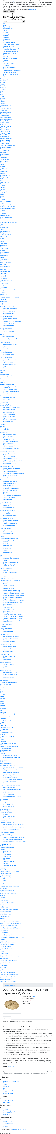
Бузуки (5, 330)
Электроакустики (5, 175)
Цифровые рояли (5, 907)
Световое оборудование (10, 67)
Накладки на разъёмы (6, 205)
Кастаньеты (3, 700)
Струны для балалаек (9, 311)
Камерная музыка (5, 916)
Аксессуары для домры (10, 359)
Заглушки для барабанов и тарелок (13, 767)
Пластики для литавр (9, 818)
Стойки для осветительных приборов (11, 956)
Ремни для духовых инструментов (10, 580)
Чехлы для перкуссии (6, 732)
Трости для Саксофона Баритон (12, 614)
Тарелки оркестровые (9, 865)
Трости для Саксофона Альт (11, 613)
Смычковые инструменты (10, 51)
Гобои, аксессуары (5, 528)
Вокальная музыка (5, 911)
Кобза (1, 372)
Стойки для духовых (6, 624)
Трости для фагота (8, 664)
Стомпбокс (3, 724)
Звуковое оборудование (10, 58)
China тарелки (7, 851)
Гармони (2, 292)
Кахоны (2, 701)
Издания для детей (5, 914)
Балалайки (6, 310)
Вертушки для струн (6, 231)
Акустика (2, 82)
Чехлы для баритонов (9, 507)
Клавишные (6, 62)
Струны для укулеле (9, 416)
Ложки (2, 380)
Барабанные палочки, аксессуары (10, 785)
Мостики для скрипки (9, 487)
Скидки (5, 1084)
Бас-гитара (3, 80)
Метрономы (3, 301)
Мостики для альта (8, 439)
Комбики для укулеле (9, 409)
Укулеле (2, 100)
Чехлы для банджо (8, 325)
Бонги (1, 689)
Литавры (5, 814)
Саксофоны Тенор (8, 611)
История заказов (8, 1123)
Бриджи (2, 184)
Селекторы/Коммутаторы (7, 145)
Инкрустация (4, 227)
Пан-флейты (3, 576)
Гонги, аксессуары (5, 801)
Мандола (2, 382)
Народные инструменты (10, 49)
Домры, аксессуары (6, 357)
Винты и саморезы (5, 219)
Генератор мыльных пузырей (8, 960)
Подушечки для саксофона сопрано (13, 600)
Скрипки (5, 492)
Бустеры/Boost (4, 122)
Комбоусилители (5, 271)
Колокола (2, 379)
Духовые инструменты (9, 55)
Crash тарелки (7, 853)
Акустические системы (7, 736)
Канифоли (6, 429)
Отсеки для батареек (6, 217)
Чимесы (2, 734)
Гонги (4, 802)
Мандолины (6, 387)
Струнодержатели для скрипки (12, 495)
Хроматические (7, 552)
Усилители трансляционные (8, 981)
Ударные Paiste (11, 1066)
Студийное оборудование (10, 74)
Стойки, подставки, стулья (11, 44)
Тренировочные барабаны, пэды (9, 871)
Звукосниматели (8, 28)
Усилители (6, 41)
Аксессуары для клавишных (8, 893)
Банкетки (2, 895)
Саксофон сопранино (9, 604)
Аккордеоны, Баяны (8, 46)
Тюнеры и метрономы (6, 234)
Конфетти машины (5, 969)
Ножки (5, 882)
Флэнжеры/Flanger (5, 114)
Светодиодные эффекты (7, 955)
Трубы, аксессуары (5, 644)
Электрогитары (4, 177)
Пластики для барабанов (7, 836)
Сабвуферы (3, 760)
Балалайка (3, 89)
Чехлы (2, 240)
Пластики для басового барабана (12, 839)
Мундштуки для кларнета (10, 562)
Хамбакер (3, 152)
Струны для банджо (9, 323)
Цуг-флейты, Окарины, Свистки (9, 682)
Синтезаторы (4, 900)
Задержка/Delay (4, 128)
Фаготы (5, 666)
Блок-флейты (6, 513)
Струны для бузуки (8, 331)
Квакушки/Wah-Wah (5, 105)
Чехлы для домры (8, 367)
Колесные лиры (4, 374)
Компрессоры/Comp (6, 138)
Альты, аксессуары (5, 432)
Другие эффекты (5, 131)
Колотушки (3, 708)
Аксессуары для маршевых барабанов (14, 824)
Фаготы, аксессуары (6, 662)
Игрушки (2, 370)
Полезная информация (9, 1111)
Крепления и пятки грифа (7, 206)
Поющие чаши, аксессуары (8, 396)
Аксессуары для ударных (7, 765)
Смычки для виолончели (10, 458)
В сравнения (26, 1003)
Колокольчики (4, 707)
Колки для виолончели (9, 456)
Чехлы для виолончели (9, 463)
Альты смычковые (8, 436)
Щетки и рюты (4, 888)
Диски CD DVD (4, 913)
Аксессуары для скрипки (10, 481)
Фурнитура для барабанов (7, 877)
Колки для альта (7, 438)
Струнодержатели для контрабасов (13, 473)
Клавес (2, 703)
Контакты (5, 1088)
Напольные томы (5, 834)
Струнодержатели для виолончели (13, 460)
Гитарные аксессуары (9, 72)
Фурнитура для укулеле (10, 419)
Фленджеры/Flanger (5, 112)
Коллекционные (7, 545)
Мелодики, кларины (6, 575)
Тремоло (2, 187)
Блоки (2, 687)
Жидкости (3, 967)
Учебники (2, 939)
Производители (7, 1112)
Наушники (6, 65)
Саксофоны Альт (8, 606)
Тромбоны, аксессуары (6, 634)
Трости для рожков (8, 585)
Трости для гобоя (8, 532)
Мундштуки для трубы (9, 648)
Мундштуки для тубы (9, 656)
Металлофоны (4, 718)
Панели (2, 203)
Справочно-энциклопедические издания (12, 937)
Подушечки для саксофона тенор (12, 602)
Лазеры (2, 951)
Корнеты (5, 570)
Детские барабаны (5, 809)
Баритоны (6, 505)
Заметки (5, 1125)
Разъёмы (2, 250)
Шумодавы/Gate (4, 136)
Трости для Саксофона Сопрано (12, 618)
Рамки (2, 164)
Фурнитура (6, 32)
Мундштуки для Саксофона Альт (12, 592)
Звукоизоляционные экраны (11, 769)
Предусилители (4, 115)
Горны (2, 536)
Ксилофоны (3, 712)
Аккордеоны (3, 287)
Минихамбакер (4, 154)
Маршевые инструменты (7, 822)
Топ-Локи (2, 189)
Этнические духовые (6, 684)
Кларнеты (6, 560)
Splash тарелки (7, 860)
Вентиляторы (4, 958)
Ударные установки (5, 875)
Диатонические (7, 543)
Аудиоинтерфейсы (5, 262)
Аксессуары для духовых (7, 502)
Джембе (2, 694)
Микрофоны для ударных (7, 832)
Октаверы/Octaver (5, 108)
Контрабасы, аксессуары (7, 466)
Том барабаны (4, 870)
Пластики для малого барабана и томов (14, 841)
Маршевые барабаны (9, 826)
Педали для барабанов (9, 776)
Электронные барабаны (7, 890)
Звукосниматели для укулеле (11, 407)
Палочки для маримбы (9, 791)
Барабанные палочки (9, 787)
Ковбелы (2, 705)
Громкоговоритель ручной (7, 978)
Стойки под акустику (6, 762)
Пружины (2, 192)
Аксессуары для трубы (9, 646)
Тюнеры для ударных (6, 873)
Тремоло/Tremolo (5, 133)
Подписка (6, 1126)
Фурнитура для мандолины (11, 391)
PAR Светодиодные (5, 946)
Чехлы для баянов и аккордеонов (9, 297)
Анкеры (2, 178)
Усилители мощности (6, 117)
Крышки (2, 166)
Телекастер (3, 157)
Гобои (4, 530)
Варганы (2, 334)
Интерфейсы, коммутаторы (8, 743)
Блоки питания (4, 150)
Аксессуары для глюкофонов (11, 338)
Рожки (5, 583)
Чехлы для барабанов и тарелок (9, 886)
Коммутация (6, 37)
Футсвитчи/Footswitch (6, 147)
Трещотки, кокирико (6, 731)
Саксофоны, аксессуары (7, 588)
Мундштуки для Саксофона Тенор (13, 597)
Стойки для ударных (6, 846)
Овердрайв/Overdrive (6, 121)
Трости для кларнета (9, 565)
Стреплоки (3, 213)
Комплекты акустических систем (9, 746)
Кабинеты (3, 269)
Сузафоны (3, 626)
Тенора (5, 630)
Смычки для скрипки (9, 494)
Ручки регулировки (5, 201)
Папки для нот (4, 932)
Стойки (2, 238)
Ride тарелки (6, 858)
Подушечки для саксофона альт (12, 599)
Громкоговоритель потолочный (9, 974)
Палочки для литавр (9, 816)
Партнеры (6, 1086)
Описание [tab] (7, 1018)
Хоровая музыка (5, 941)
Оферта (5, 1091)
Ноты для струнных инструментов (10, 927)
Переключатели (4, 247)
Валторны (6, 522)
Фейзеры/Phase (4, 135)
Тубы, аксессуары (5, 654)
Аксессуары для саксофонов (11, 590)
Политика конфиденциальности (12, 1090)
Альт (1, 94)
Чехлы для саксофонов (9, 621)
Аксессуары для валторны (10, 520)
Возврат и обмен (8, 1093)
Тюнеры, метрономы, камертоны (12, 48)
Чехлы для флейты (8, 677)
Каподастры (3, 236)
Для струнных (4, 278)
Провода (2, 254)
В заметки (26, 1001)
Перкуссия (6, 56)
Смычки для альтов (8, 443)
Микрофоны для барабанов (11, 772)
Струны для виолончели (10, 461)
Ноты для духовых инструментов (9, 921)
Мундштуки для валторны (10, 523)
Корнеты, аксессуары (6, 568)
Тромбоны (6, 640)
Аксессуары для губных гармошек (13, 540)
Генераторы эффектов (9, 69)
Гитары (5, 30)
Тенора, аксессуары (6, 628)
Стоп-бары (3, 185)
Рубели (2, 722)
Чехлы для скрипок (8, 499)
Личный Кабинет (7, 1121)
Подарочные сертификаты (10, 76)
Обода (5, 884)
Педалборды (3, 110)
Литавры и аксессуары (6, 812)
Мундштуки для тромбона (10, 638)
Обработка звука (5, 752)
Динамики (3, 739)
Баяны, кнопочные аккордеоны (9, 289)
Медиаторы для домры (9, 364)
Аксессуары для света (6, 948)
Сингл (1, 156)
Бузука (2, 96)
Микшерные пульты (5, 750)
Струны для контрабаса (10, 475)
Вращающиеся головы (6, 949)
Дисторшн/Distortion (6, 119)
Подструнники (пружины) (10, 777)
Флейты (5, 676)
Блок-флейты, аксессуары (7, 510)
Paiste (33, 996)
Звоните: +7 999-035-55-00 (20, 1129)
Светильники (4, 283)
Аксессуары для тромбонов (11, 636)
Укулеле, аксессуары (6, 405)
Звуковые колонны (5, 979)
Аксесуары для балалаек (10, 308)
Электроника (6, 35)
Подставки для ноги (6, 280)
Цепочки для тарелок (9, 783)
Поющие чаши (7, 399)
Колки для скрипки (8, 485)
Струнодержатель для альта (11, 445)
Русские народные (5, 404)
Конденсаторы (4, 255)
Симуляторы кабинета (6, 142)
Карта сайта (6, 1102)
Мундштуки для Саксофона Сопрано (13, 595)
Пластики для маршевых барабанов (13, 827)
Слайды (2, 233)
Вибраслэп (3, 691)
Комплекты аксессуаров (7, 268)
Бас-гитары (3, 170)
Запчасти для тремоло (6, 191)
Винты (4, 878)
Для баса (2, 149)
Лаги (4, 880)
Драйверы (3, 741)
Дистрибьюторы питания (10, 755)
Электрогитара (4, 79)
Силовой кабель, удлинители (11, 757)
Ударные (5, 60)
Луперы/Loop (4, 107)
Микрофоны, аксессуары (10, 53)
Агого (1, 686)
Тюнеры (2, 304)
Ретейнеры (3, 210)
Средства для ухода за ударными (13, 779)
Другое (2, 229)
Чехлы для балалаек (9, 313)
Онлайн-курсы (4, 930)
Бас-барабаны (4, 799)
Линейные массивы (5, 748)
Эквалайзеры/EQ (5, 140)
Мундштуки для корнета (10, 572)
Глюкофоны (6, 339)
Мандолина (3, 101)
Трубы (4, 649)
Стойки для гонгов (8, 806)
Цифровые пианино (5, 906)
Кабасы (2, 696)
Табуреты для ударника (7, 847)
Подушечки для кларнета (10, 564)
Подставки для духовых (7, 578)
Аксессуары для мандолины (11, 386)
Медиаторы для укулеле (10, 411)
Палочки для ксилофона (10, 714)
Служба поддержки (8, 1100)
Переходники (4, 259)
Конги (1, 710)
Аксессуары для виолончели (11, 453)
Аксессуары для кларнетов (11, 558)
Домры (5, 360)
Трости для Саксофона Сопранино (13, 616)
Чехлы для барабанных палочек (12, 796)
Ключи (5, 770)
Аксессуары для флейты (10, 672)
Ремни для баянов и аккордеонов (9, 296)
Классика (2, 84)
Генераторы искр (5, 962)
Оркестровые (7, 548)
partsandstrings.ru (11, 1)
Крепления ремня (5, 212)
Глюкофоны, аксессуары (7, 336)
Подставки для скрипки (10, 490)
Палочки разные (7, 792)
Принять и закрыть (9, 11)
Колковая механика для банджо (12, 321)
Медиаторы (3, 245)
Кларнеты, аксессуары (6, 557)
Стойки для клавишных (7, 902)
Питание (2, 753)
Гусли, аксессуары (5, 342)
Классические (4, 171)
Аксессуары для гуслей (10, 344)
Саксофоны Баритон (9, 607)
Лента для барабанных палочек (12, 789)
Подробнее (32, 9)
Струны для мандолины (10, 389)
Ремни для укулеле (8, 412)
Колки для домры (8, 362)
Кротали (5, 863)
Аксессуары (6, 34)
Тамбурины (3, 725)
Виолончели (6, 454)
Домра (2, 93)
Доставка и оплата (8, 1083)
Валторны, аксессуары (6, 518)
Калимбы (2, 698)
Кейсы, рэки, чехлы (5, 745)
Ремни (2, 241)
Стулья (2, 285)
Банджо (2, 91)
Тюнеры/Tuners (4, 143)
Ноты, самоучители (8, 63)
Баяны (2, 290)
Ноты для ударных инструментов (9, 928)
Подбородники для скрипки (11, 488)
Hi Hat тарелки (7, 856)
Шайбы (2, 226)
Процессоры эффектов (9, 42)
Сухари (2, 198)
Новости (5, 1109)
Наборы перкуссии (5, 720)
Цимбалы (2, 424)
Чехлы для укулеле (8, 421)
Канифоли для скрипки (9, 483)
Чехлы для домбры (8, 354)
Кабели (2, 257)
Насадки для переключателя (8, 222)
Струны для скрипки (9, 497)
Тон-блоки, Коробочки (6, 727)
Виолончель (3, 87)
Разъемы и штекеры (6, 261)
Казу (1, 555)
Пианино (2, 897)
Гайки (1, 224)
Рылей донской (7, 376)
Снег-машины (4, 970)
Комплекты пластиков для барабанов (14, 837)
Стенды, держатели (8, 794)
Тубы (4, 658)
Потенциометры (4, 248)
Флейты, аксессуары (6, 670)
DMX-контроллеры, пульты (7, 944)
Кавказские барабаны (6, 811)
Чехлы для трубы (8, 651)
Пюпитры (2, 282)
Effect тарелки (7, 854)
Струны (5, 25)
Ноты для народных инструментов (10, 925)
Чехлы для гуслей (8, 348)
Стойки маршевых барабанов (11, 829)
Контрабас (3, 86)
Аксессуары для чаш (9, 397)
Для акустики (4, 161)
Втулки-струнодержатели (7, 208)
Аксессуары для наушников (8, 942)
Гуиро (1, 693)
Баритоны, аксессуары (6, 504)
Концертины (3, 294)
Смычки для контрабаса (10, 471)
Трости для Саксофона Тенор (11, 620)
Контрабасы (6, 470)
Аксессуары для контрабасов (11, 468)
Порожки (2, 199)
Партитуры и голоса (6, 934)
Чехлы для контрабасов (10, 477)
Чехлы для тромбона (9, 641)
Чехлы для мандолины (9, 393)
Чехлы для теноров (8, 631)
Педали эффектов (8, 27)
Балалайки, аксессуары (7, 306)
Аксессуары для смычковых (8, 428)
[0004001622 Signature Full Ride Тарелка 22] (12, 1004)
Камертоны (3, 299)
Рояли (2, 899)
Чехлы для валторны (9, 525)
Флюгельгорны (4, 680)
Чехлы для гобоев (8, 533)
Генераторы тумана (5, 963)
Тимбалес (3, 868)
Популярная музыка (6, 935)
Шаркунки (3, 426)
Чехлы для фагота (8, 668)
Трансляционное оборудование (12, 70)
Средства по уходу (5, 243)
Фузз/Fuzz (3, 124)
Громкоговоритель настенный (9, 972)
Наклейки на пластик (9, 774)
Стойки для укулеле (9, 414)
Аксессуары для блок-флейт (11, 512)
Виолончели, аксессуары (7, 451)
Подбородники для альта (10, 441)
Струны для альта (8, 446)
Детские (5, 541)
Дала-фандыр (4, 351)
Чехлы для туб (7, 659)
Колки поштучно (4, 182)
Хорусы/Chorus (4, 129)
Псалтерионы (4, 402)
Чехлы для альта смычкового (11, 448)
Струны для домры (8, 366)
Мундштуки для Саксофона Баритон (13, 593)
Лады (1, 220)
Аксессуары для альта (9, 434)
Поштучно (3, 103)
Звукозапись (6, 39)
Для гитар (3, 276)
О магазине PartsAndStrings (11, 1081)
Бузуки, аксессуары (6, 328)
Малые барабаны (5, 820)
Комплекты (3, 163)
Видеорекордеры (5, 266)
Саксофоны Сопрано (9, 609)
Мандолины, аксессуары (7, 384)
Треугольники (4, 729)
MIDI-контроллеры (5, 892)
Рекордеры (3, 264)
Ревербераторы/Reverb (6, 126)
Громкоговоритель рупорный (8, 976)
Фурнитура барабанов (9, 781)
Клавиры (2, 918)
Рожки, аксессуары (5, 582)
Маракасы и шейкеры (6, 717)
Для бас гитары (4, 159)
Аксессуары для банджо (10, 318)
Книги (1, 920)
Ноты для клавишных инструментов (10, 923)
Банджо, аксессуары (6, 316)
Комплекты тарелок (8, 861)
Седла (2, 196)
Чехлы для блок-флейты (10, 515)
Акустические (4, 168)
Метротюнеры (4, 303)
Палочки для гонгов (8, 804)
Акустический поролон (6, 738)
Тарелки (2, 849)
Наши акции (6, 1114)
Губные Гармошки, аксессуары (9, 538)
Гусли (4, 346)
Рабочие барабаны (5, 844)
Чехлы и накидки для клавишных (9, 909)
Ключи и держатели (6, 215)
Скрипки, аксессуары (6, 480)
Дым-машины (4, 965)
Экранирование (4, 252)
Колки (1, 180)
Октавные (6, 547)
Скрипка (2, 98)
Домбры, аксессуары (6, 352)
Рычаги (2, 194)
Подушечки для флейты (10, 674)
